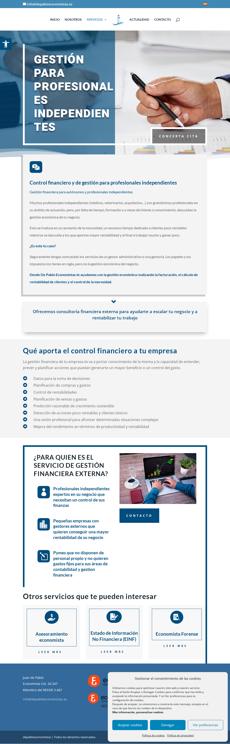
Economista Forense (177, 634)
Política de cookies (153, 735)
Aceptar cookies (130, 725)
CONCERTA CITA (179, 136)
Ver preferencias (205, 725)
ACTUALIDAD (139, 19)
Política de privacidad (180, 735)
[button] (6, 44)
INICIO (55, 19)
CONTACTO (162, 19)
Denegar (167, 725)
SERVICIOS (95, 19)
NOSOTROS (73, 19)
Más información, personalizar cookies (137, 712)
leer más (50, 652)
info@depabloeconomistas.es (45, 699)
